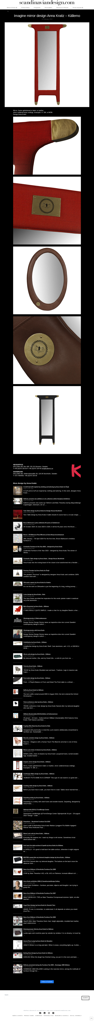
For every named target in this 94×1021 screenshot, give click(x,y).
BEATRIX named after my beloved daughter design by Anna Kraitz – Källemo (46, 857)
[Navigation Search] (8, 11)
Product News (29, 1015)
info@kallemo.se (47, 468)
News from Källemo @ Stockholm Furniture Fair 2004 (39, 917)
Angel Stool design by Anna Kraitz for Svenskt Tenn (39, 905)
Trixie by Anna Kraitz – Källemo (32, 666)
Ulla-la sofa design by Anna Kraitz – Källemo (37, 654)
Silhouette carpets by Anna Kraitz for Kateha (37, 582)
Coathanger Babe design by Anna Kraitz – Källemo (38, 773)
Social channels (76, 1015)
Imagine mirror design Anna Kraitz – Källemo (37, 761)
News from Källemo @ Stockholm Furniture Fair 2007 (39, 893)
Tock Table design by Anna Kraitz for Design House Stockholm (42, 510)
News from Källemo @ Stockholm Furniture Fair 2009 (39, 869)
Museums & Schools (62, 1015)
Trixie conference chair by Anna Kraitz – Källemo (38, 702)
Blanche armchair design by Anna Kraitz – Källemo (38, 738)
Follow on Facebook (47, 981)
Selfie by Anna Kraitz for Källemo (33, 690)
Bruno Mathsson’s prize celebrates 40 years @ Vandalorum (41, 522)
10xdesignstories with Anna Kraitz (33, 630)
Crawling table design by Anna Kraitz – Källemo (37, 785)
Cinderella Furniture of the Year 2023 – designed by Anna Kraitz (42, 546)
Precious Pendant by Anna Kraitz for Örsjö (36, 570)
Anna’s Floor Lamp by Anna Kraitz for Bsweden (37, 941)
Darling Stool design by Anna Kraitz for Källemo (38, 953)
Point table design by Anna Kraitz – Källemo (36, 678)
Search (6, 995)
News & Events (18, 1015)
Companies (38, 1015)
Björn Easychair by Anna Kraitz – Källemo (36, 606)
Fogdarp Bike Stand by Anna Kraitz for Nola (36, 726)
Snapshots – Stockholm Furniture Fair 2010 (36, 821)
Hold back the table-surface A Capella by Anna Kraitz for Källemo (43, 845)
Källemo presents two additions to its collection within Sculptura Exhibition (46, 498)
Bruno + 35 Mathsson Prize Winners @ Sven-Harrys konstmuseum (43, 534)
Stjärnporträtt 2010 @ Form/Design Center (36, 809)
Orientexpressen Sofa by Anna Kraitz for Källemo (38, 929)
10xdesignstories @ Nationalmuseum (34, 618)
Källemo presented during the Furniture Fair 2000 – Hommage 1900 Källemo (46, 965)
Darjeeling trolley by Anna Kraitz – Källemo (36, 797)
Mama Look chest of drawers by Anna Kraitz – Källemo (40, 749)
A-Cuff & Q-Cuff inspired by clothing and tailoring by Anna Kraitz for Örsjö (46, 487)
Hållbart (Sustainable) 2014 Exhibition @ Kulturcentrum (40, 714)
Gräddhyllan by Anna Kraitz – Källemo (35, 642)
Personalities (49, 1015)
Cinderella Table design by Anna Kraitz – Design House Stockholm (43, 558)
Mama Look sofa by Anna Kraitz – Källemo (36, 833)
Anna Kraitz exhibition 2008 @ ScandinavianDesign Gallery (41, 881)
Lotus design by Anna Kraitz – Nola (34, 594)
